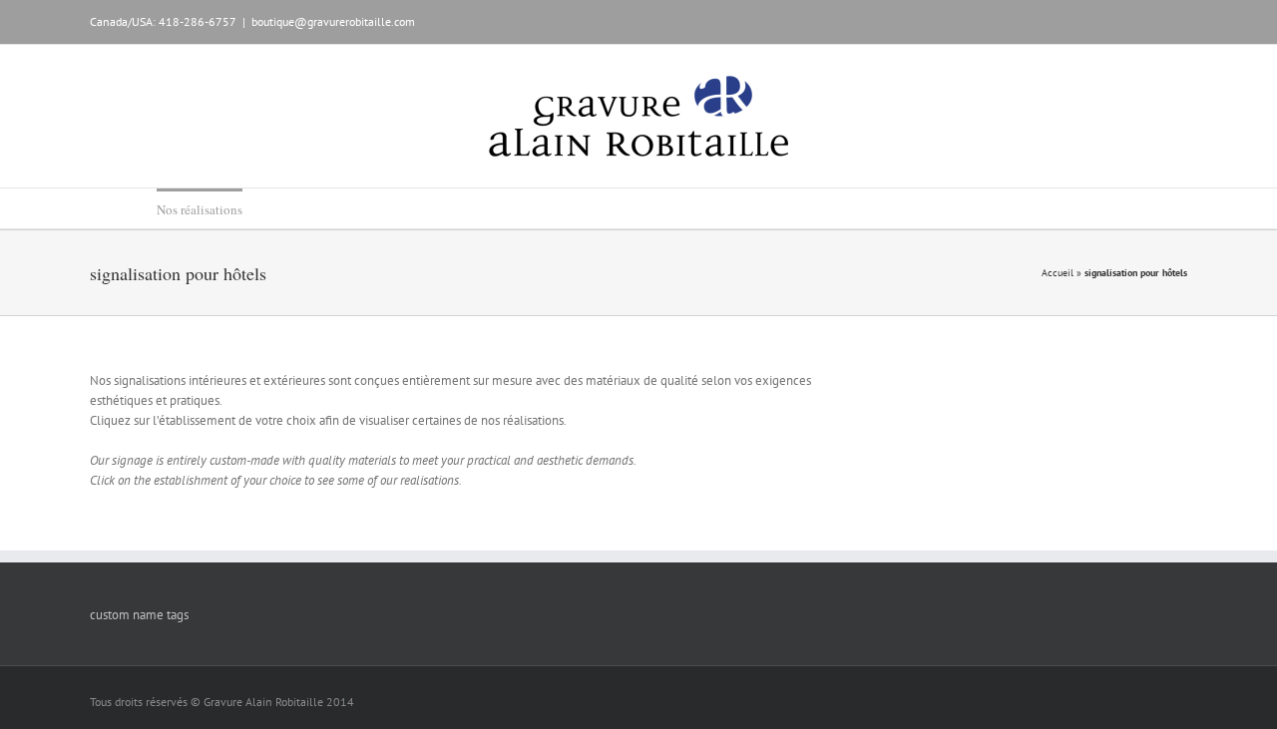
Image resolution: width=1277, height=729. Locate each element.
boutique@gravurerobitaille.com (333, 21)
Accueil (1057, 272)
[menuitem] (111, 208)
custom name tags (139, 614)
